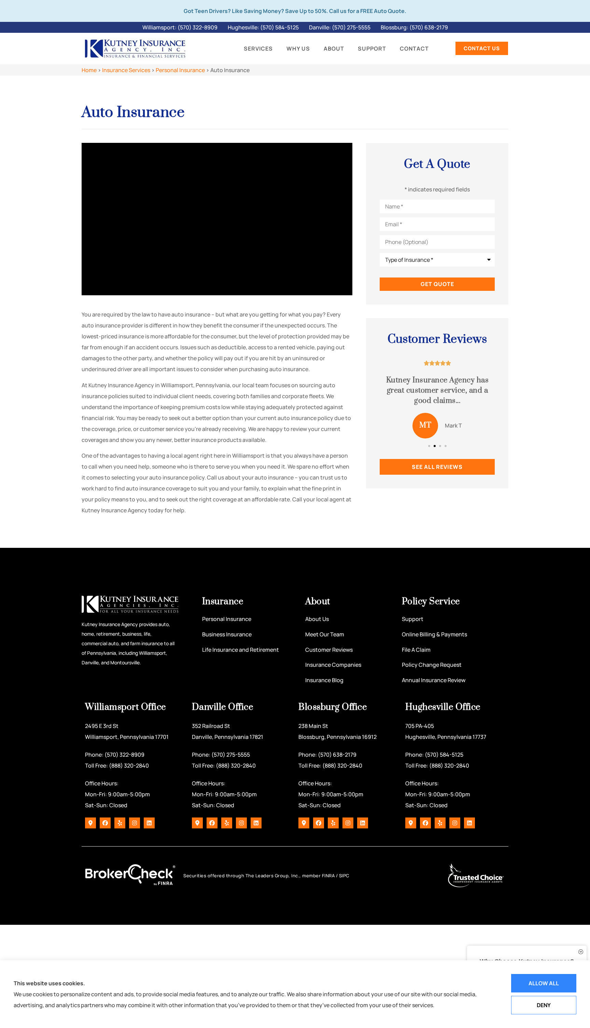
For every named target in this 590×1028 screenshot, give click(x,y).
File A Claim (416, 649)
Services (258, 48)
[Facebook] (105, 822)
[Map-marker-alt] (90, 822)
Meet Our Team (324, 634)
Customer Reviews (329, 649)
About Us (317, 619)
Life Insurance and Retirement (240, 649)
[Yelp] (119, 822)
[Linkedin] (149, 822)
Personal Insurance (180, 70)
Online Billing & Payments (434, 634)
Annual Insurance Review (433, 680)
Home (89, 70)
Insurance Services (126, 70)
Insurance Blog (324, 680)
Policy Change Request (432, 664)
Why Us (298, 48)
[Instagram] (134, 822)
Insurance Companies (333, 664)
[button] (429, 446)
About (334, 48)
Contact (414, 48)
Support (372, 48)
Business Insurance (227, 634)
